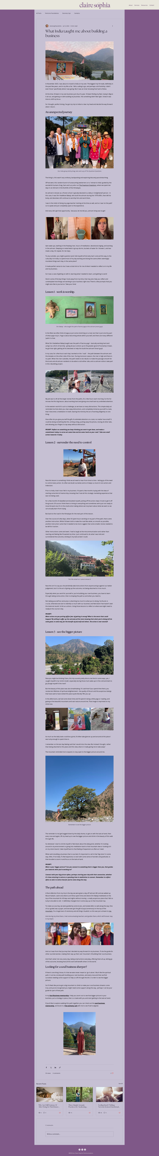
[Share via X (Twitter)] (51, 1067)
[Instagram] (79, 1150)
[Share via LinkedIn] (55, 1067)
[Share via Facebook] (46, 1067)
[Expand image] (56, 228)
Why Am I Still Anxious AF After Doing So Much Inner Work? (48, 1106)
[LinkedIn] (82, 1150)
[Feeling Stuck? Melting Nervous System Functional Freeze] (109, 1094)
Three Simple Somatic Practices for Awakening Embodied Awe (77, 1106)
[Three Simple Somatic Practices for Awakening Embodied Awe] (79, 1094)
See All (121, 1083)
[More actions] (112, 26)
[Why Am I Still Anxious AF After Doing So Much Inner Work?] (49, 1094)
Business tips (66, 13)
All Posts (38, 13)
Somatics (77, 13)
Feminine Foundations (52, 13)
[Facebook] (85, 1150)
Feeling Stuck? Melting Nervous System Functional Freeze (108, 1106)
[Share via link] (60, 1067)
